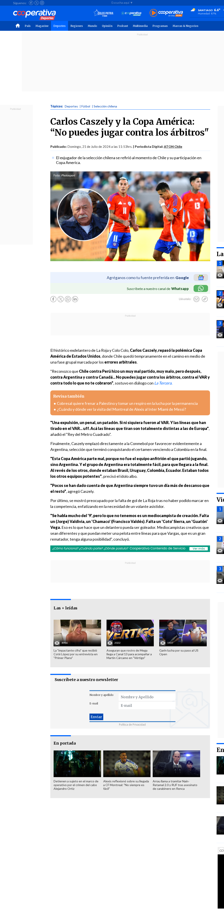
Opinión (107, 26)
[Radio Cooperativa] (166, 13)
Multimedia (140, 26)
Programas (160, 26)
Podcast (122, 26)
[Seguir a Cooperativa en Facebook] (31, 3)
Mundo (92, 26)
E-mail (93, 703)
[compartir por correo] (196, 299)
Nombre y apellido (101, 695)
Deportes (59, 26)
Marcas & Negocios (185, 26)
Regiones (76, 26)
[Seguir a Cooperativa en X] (36, 3)
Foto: (57, 175)
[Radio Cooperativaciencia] (131, 13)
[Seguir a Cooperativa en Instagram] (42, 3)
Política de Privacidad (132, 724)
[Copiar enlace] (205, 299)
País (28, 26)
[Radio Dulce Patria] (103, 13)
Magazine (42, 26)
